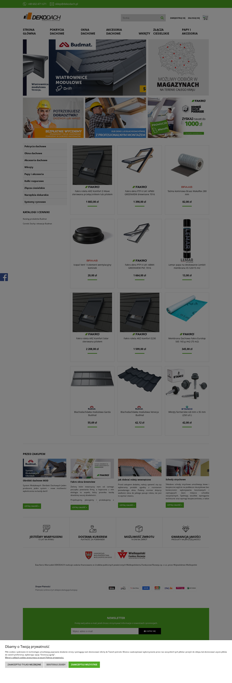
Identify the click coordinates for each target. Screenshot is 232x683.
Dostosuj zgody (56, 664)
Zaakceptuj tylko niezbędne (24, 664)
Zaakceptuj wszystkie (84, 664)
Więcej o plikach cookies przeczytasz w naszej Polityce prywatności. (34, 657)
